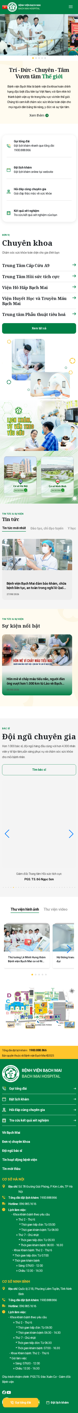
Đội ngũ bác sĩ (12, 1151)
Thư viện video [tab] (56, 909)
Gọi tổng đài (23, 1402)
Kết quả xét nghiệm (26, 211)
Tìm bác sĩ (39, 769)
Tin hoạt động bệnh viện (19, 1160)
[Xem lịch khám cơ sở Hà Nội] (20, 476)
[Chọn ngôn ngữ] (4, 7)
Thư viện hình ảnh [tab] (25, 909)
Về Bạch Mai (11, 1133)
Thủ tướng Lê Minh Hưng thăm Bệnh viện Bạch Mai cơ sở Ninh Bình (27, 961)
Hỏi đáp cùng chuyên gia (30, 189)
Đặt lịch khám (60, 1402)
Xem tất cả (39, 328)
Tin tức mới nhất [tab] (14, 528)
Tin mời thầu (11, 1169)
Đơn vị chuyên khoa (16, 1142)
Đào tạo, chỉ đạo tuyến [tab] (46, 528)
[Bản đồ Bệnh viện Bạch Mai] (39, 1006)
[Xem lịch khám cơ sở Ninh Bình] (57, 476)
